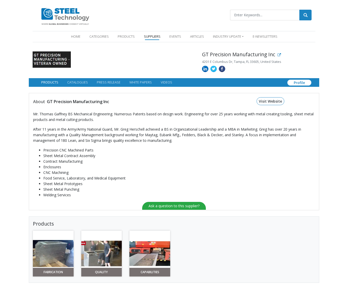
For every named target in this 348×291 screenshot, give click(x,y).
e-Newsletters (265, 36)
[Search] (305, 15)
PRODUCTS (126, 36)
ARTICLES (197, 36)
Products (49, 82)
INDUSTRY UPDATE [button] (227, 36)
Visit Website (270, 101)
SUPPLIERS (152, 36)
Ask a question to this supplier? (174, 205)
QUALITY (101, 272)
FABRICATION (53, 272)
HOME (77, 36)
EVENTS (175, 36)
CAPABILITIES (150, 272)
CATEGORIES (99, 36)
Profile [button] (299, 82)
